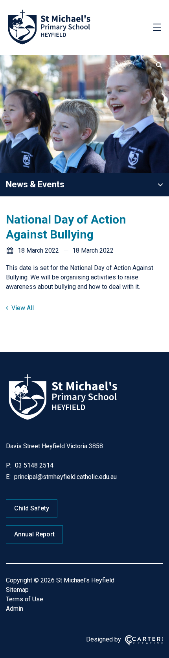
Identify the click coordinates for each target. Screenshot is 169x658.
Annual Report (34, 534)
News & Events (35, 184)
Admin (14, 608)
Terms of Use (24, 599)
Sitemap (17, 589)
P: (8, 465)
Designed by (103, 639)
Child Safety (31, 508)
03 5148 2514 (33, 465)
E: (8, 477)
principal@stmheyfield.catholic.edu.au (65, 477)
